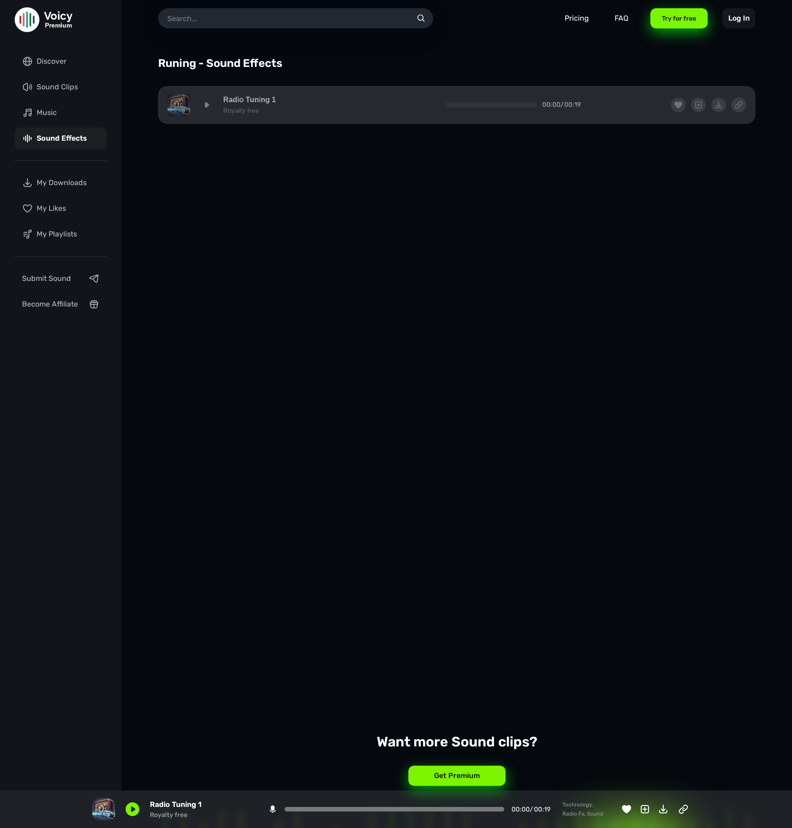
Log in (739, 18)
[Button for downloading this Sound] (663, 809)
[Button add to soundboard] (645, 809)
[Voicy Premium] (27, 19)
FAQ (621, 18)
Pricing (577, 18)
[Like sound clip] (626, 809)
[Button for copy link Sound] (683, 809)
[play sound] (206, 105)
